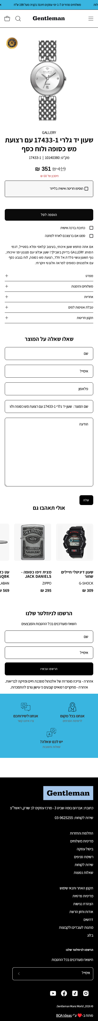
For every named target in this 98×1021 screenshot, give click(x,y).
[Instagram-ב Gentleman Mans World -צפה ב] (85, 993)
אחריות (88, 296)
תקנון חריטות (85, 317)
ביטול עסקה (85, 848)
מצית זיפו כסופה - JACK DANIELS (36, 574)
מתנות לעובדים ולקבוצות (76, 927)
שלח (86, 500)
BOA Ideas (64, 1015)
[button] (17, 18)
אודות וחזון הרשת (81, 911)
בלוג (90, 935)
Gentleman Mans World (70, 1006)
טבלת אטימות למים (80, 307)
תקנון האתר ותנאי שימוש (76, 888)
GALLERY (49, 132)
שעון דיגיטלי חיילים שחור (77, 574)
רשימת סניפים (83, 856)
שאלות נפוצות (83, 872)
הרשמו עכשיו (49, 669)
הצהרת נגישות (83, 903)
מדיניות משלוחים (81, 841)
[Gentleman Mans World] (49, 18)
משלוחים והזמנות (82, 286)
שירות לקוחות (84, 864)
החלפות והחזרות (81, 833)
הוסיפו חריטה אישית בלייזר (66, 188)
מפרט (89, 275)
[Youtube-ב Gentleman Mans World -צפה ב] (53, 993)
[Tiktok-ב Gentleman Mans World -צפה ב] (74, 993)
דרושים (88, 919)
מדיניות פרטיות (83, 895)
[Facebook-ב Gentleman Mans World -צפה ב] (64, 993)
